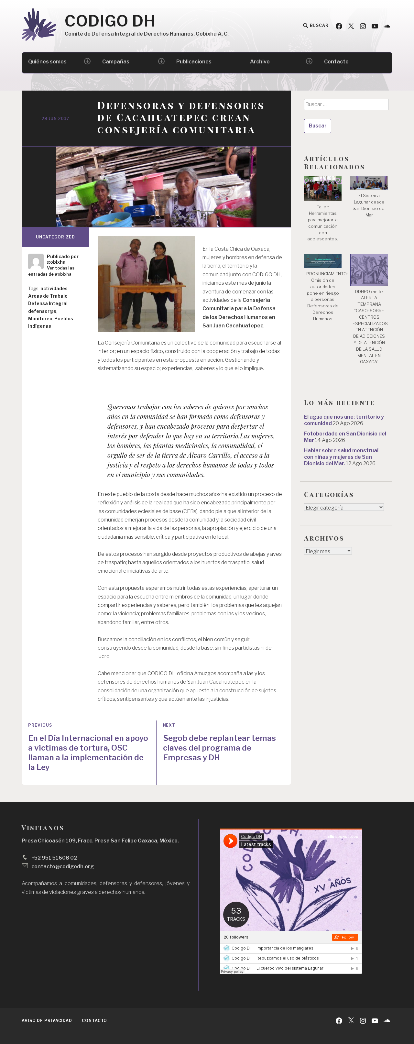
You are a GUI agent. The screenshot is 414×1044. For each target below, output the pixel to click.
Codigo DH (110, 21)
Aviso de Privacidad (47, 1020)
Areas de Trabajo (48, 296)
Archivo (260, 62)
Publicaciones (194, 62)
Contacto (336, 62)
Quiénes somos (47, 62)
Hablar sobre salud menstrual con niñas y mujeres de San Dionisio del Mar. (341, 457)
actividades (54, 288)
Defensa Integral (48, 303)
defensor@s (42, 311)
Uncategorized (55, 237)
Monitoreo (40, 318)
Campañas (115, 62)
